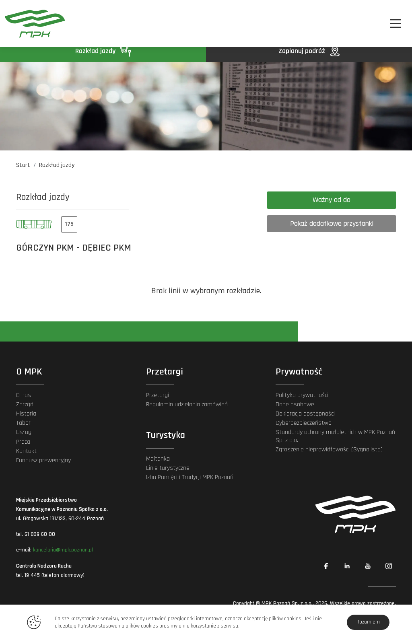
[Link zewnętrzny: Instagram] (388, 566)
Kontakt (26, 451)
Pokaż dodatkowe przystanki (331, 223)
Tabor (23, 423)
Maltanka (158, 459)
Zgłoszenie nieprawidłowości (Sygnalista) (329, 449)
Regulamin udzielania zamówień (187, 404)
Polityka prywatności (302, 395)
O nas (23, 395)
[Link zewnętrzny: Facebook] (326, 566)
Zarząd (24, 404)
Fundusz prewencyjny (43, 460)
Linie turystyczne (168, 468)
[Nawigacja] (395, 23)
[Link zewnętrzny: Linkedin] (347, 566)
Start (23, 165)
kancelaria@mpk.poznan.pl (63, 550)
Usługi (24, 432)
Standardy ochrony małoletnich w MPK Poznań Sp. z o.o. (335, 436)
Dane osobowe (295, 404)
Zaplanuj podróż (302, 51)
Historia (26, 414)
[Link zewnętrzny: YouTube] (367, 566)
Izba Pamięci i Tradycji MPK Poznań (189, 477)
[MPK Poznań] (35, 23)
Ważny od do (331, 199)
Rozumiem (368, 622)
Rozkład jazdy (96, 51)
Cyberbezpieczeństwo (304, 423)
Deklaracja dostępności (305, 414)
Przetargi (157, 395)
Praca (23, 442)
